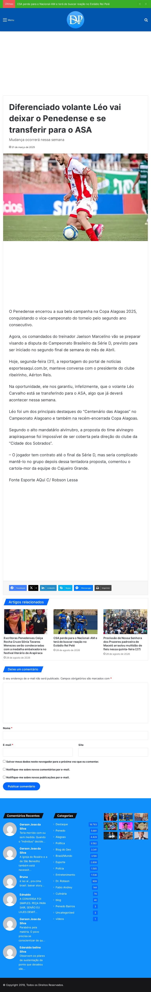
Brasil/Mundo (64, 855)
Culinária (61, 893)
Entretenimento (65, 874)
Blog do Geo (63, 849)
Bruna (24, 876)
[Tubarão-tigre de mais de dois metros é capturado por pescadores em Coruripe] (126, 835)
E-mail (8, 744)
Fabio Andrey (64, 887)
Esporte (60, 862)
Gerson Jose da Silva (30, 826)
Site (81, 744)
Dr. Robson (62, 881)
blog (58, 900)
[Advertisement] (75, 61)
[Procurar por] (146, 21)
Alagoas (61, 836)
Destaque (62, 824)
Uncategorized (65, 912)
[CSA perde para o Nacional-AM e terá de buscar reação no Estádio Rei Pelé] (75, 621)
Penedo (60, 830)
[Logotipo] (75, 20)
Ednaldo (25, 894)
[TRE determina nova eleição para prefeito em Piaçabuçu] (110, 835)
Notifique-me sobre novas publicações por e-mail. (38, 777)
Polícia (60, 868)
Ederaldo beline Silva (30, 949)
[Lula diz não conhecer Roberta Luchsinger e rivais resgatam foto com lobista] (141, 817)
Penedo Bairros (65, 906)
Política (60, 843)
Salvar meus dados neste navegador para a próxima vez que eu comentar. (52, 761)
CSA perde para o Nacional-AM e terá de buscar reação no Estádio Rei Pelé (63, 4)
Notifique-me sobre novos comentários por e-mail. (38, 769)
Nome (7, 728)
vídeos (60, 918)
